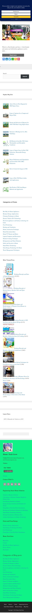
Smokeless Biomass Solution (10, 495)
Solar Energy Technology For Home (12, 248)
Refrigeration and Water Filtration (12, 241)
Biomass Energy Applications (11, 214)
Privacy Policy (7, 547)
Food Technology (7, 225)
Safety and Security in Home (10, 243)
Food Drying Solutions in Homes (11, 501)
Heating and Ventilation (9, 227)
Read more (13, 55)
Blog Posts (6, 540)
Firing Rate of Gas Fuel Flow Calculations (14, 508)
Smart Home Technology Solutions (12, 512)
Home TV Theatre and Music (10, 234)
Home (4, 380)
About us (10, 604)
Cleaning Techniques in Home (11, 216)
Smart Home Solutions (8, 606)
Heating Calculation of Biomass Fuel (12, 515)
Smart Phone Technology (9, 245)
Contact (5, 543)
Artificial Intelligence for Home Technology (14, 517)
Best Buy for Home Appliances (11, 211)
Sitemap (5, 476)
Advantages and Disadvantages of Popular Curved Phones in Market (14, 306)
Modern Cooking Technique (10, 238)
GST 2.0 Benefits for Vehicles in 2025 (13, 419)
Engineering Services (23, 604)
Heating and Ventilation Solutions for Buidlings (15, 510)
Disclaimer (6, 550)
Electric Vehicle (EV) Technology (12, 218)
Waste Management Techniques (11, 250)
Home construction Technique (11, 229)
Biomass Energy (18, 606)
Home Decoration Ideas (9, 232)
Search (5, 73)
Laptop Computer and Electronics (12, 236)
